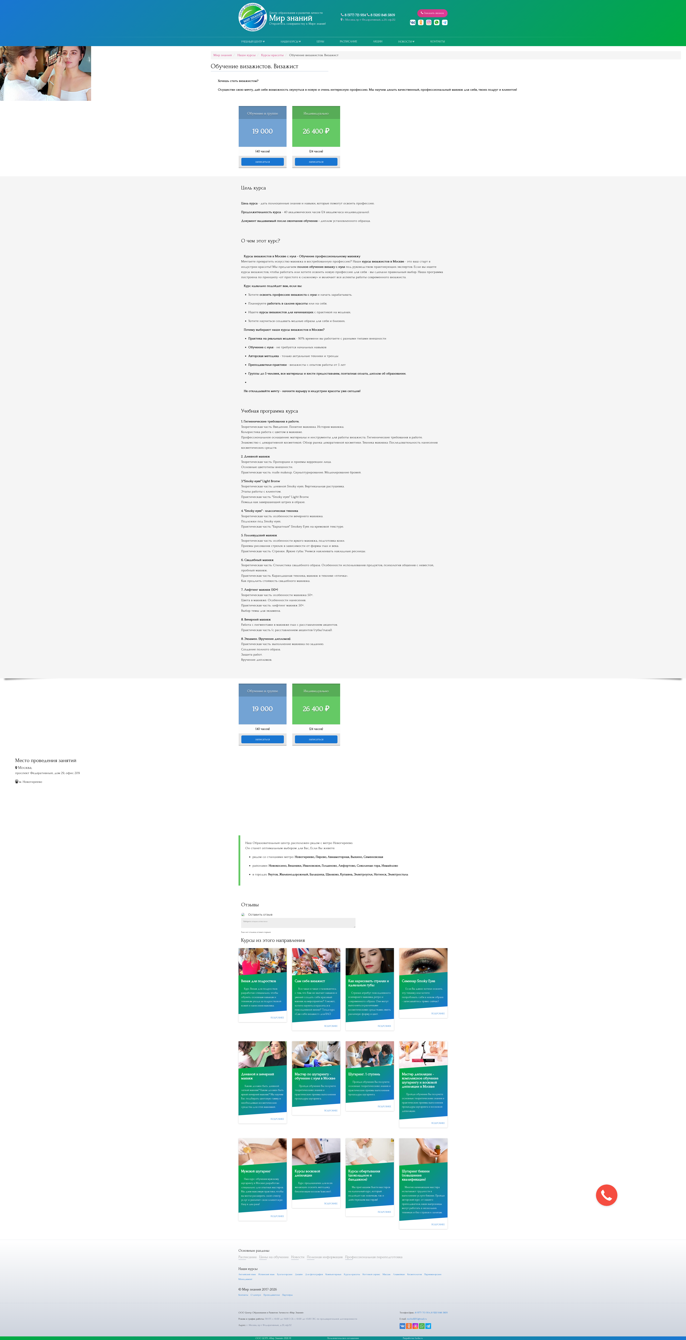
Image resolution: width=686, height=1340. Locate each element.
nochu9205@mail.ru (417, 1318)
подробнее (277, 1017)
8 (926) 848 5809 (383, 15)
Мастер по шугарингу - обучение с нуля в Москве (315, 1076)
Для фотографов (314, 1274)
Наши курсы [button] (290, 41)
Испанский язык (266, 1274)
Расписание (348, 41)
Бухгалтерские (284, 1274)
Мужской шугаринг (256, 1171)
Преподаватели (272, 1295)
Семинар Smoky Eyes (418, 981)
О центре (256, 1295)
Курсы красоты (352, 1274)
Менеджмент (245, 1279)
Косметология (414, 1274)
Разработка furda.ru (413, 1338)
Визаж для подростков (258, 981)
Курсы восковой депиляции (307, 1173)
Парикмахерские (432, 1274)
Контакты (437, 41)
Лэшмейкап (399, 1274)
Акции (377, 41)
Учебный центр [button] (252, 41)
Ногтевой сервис (371, 1274)
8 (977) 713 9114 (355, 15)
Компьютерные (333, 1274)
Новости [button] (405, 41)
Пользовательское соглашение (343, 1338)
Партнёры (287, 1295)
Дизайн (299, 1274)
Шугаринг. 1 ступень (364, 1074)
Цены (320, 41)
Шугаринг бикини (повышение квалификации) (416, 1175)
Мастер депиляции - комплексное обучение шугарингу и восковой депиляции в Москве (420, 1080)
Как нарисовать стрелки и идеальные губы (368, 983)
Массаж (387, 1274)
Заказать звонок (433, 13)
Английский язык (247, 1274)
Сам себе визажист (310, 981)
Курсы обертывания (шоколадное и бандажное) (364, 1175)
